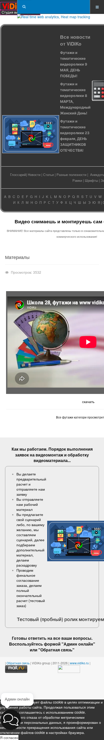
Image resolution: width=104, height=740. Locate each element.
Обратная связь (56, 650)
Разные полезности (71, 174)
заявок (22, 455)
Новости (34, 174)
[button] (11, 720)
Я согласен (9, 737)
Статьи (48, 174)
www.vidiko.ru (79, 663)
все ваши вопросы (72, 638)
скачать (88, 401)
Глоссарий (18, 174)
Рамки (77, 180)
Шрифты (91, 180)
